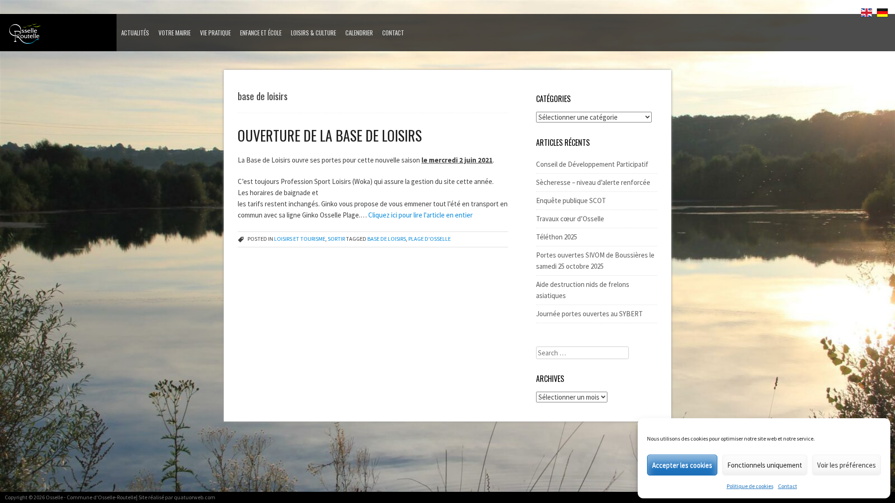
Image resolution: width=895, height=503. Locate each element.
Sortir (336, 238)
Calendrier (359, 32)
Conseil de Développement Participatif (592, 164)
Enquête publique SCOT (571, 200)
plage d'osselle (429, 238)
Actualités (135, 32)
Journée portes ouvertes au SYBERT (589, 313)
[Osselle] (61, 36)
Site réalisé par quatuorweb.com (176, 497)
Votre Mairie (174, 32)
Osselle (54, 497)
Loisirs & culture (313, 32)
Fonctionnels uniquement (764, 465)
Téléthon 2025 (556, 236)
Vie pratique (215, 32)
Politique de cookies (750, 486)
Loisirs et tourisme (299, 238)
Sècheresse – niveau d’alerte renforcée (593, 182)
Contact (787, 486)
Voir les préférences (846, 465)
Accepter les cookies (682, 465)
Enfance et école (261, 32)
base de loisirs (386, 238)
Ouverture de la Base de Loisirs (330, 135)
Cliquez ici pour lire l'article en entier (420, 215)
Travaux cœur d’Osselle (570, 218)
